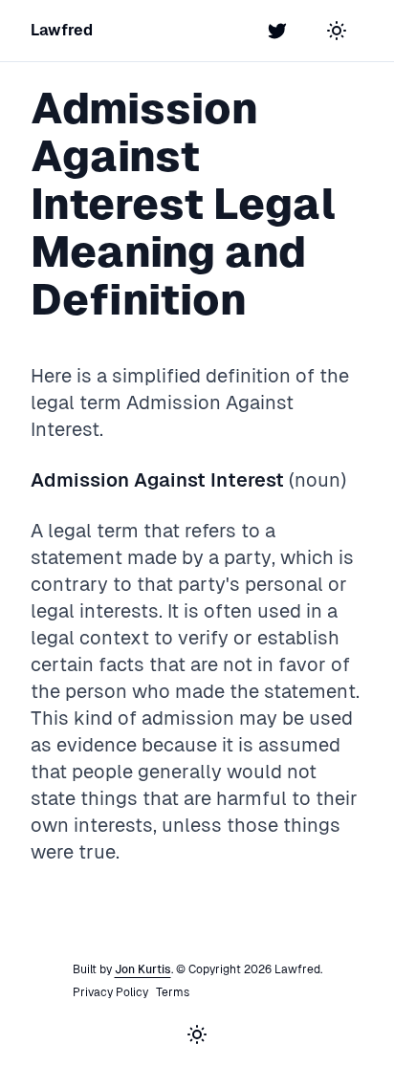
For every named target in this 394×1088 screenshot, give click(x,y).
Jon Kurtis (143, 969)
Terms (172, 992)
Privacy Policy (110, 992)
